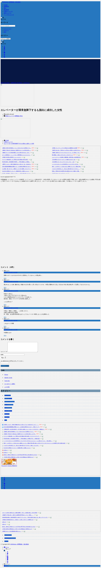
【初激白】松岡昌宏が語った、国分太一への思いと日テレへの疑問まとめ (17, 519)
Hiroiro (6, 374)
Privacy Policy (8, 535)
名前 (2, 354)
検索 (2, 40)
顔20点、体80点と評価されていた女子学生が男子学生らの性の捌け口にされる (20, 454)
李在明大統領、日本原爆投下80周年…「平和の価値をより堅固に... (16, 161)
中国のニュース (8, 11)
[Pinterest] (7, 562)
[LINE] (7, 559)
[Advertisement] (50, 70)
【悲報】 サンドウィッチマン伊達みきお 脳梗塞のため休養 (64, 148)
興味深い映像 (8, 411)
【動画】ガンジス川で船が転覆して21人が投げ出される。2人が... (16, 152)
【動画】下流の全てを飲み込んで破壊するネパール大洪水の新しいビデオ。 (20, 433)
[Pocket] (7, 558)
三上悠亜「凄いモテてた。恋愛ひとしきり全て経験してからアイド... (16, 168)
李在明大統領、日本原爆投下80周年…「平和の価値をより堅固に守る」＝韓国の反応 (22, 438)
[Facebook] (7, 552)
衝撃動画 (6, 6)
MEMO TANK (8, 377)
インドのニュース (9, 14)
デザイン (6, 30)
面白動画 (6, 9)
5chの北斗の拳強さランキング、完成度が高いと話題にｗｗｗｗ (15, 171)
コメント (4, 351)
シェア (9, 549)
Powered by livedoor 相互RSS (9, 465)
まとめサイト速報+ (9, 384)
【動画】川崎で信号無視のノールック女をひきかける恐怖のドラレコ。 (19, 431)
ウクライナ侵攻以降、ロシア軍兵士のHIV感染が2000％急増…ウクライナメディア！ (22, 436)
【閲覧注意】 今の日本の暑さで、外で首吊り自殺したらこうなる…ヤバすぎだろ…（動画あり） (24, 429)
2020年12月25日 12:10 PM (11, 290)
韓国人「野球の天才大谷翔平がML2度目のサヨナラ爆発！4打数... (66, 171)
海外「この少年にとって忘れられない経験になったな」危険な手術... (66, 166)
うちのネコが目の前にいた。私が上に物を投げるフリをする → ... (66, 168)
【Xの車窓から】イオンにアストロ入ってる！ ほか (63, 161)
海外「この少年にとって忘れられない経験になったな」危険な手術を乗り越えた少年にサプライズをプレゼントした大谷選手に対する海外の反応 (34, 443)
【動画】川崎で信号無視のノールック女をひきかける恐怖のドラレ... (16, 148)
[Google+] (7, 555)
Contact (6, 541)
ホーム (7, 547)
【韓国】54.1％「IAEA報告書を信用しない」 (11, 531)
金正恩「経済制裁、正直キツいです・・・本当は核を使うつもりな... (16, 173)
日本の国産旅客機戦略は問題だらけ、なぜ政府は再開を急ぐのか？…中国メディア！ (22, 426)
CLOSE (4, 19)
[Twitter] (7, 553)
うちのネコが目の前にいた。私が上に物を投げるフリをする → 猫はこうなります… (21, 445)
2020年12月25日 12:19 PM (11, 308)
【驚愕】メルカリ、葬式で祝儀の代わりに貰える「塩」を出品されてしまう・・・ (21, 424)
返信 (5, 278)
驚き (5, 8)
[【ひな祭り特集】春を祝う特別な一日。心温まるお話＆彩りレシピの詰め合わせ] (9, 464)
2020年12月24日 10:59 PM (11, 281)
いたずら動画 (8, 398)
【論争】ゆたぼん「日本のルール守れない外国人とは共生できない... (66, 150)
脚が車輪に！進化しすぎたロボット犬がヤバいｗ (62, 155)
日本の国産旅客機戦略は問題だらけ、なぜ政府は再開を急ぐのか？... (16, 166)
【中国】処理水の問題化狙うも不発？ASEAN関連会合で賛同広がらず (19, 457)
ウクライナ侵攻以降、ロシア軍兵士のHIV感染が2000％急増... (15, 159)
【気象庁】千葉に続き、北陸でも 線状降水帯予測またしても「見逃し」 (18, 515)
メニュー (7, 564)
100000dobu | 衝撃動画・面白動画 (19, 544)
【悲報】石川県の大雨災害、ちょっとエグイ (11, 157)
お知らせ (6, 450)
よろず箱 (6, 387)
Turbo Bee (7, 380)
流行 (5, 32)
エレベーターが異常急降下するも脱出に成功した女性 (19, 143)
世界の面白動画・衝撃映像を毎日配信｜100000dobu (15, 83)
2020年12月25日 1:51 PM (10, 329)
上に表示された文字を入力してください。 (13, 361)
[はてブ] (7, 556)
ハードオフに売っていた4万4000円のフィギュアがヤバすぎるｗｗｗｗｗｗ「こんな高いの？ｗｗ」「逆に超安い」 (28, 440)
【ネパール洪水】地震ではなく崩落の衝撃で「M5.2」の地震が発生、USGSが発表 (19, 512)
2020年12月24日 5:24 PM (10, 272)
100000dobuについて (10, 538)
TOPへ (7, 565)
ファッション (7, 28)
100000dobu (7, 395)
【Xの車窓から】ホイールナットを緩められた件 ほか (63, 159)
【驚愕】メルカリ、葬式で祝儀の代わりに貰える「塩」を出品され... (16, 164)
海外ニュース (7, 13)
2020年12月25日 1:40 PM (10, 320)
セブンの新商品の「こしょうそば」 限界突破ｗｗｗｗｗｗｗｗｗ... (16, 155)
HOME (6, 5)
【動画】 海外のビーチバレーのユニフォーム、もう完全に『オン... (66, 152)
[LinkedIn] (7, 561)
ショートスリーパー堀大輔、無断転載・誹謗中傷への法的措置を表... (66, 157)
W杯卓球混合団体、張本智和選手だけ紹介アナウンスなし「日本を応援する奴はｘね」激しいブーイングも (25, 517)
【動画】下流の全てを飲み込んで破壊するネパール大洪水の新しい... (16, 150)
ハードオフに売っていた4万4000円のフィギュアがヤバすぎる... (65, 164)
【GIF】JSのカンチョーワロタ (58, 173)
